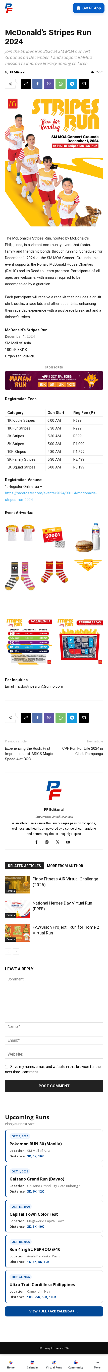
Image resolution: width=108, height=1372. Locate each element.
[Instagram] (49, 842)
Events (11, 891)
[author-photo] (54, 802)
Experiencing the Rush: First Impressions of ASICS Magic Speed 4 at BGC (29, 753)
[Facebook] (37, 84)
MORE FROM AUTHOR (65, 866)
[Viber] (49, 84)
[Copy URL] (26, 84)
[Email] (84, 84)
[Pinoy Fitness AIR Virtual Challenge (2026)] (17, 884)
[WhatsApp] (61, 84)
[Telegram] (72, 84)
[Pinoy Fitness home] (9, 8)
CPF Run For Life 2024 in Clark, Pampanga (82, 751)
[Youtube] (70, 842)
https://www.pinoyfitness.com (54, 816)
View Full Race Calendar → (54, 1311)
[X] (59, 842)
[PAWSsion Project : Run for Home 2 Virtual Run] (17, 933)
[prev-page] (8, 952)
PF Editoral (17, 72)
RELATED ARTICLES (24, 866)
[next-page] (16, 952)
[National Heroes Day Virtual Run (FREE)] (17, 909)
